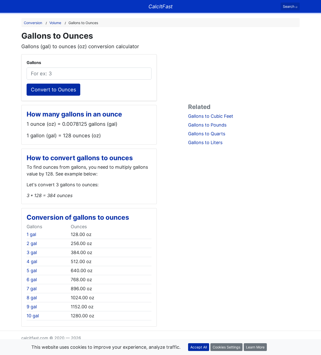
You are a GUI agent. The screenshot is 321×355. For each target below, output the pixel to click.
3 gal (32, 252)
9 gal (32, 306)
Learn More (255, 347)
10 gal (33, 315)
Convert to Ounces (53, 90)
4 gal (32, 261)
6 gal (32, 279)
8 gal (32, 297)
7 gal (32, 288)
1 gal (31, 234)
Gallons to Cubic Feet (210, 116)
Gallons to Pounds (207, 125)
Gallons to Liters (205, 142)
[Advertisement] (244, 66)
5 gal (32, 270)
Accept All (198, 347)
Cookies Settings (226, 347)
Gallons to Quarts (206, 133)
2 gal (32, 243)
